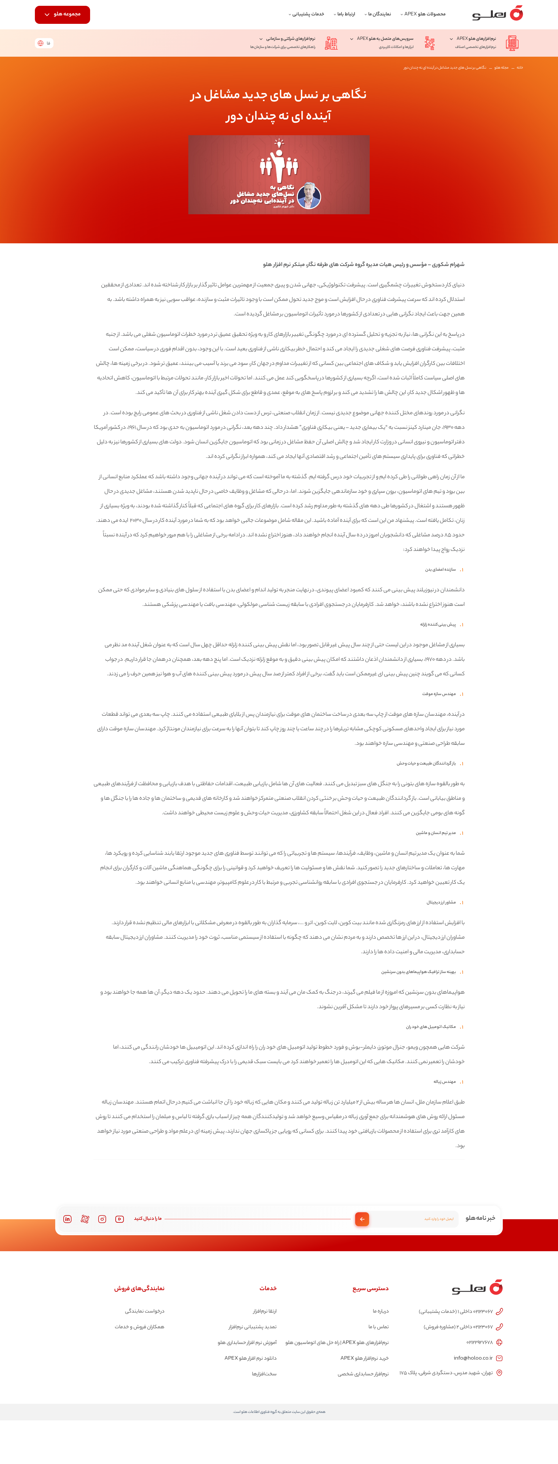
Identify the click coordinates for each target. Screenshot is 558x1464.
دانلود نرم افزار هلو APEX (250, 1359)
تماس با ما (379, 1327)
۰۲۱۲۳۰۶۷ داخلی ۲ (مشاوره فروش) (458, 1327)
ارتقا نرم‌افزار (265, 1312)
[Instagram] (102, 1219)
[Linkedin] (67, 1219)
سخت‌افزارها (264, 1374)
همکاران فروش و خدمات (139, 1327)
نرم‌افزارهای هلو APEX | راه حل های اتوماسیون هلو (337, 1343)
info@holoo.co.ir (473, 1358)
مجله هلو (501, 68)
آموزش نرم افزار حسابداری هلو (247, 1343)
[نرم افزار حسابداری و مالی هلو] (497, 14)
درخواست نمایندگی (144, 1312)
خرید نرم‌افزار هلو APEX (364, 1359)
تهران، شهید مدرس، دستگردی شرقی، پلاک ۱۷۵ (446, 1373)
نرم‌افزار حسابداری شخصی (363, 1374)
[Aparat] (85, 1219)
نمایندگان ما (379, 15)
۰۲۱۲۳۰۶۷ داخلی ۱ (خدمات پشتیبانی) (456, 1312)
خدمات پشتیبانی (308, 15)
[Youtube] (119, 1219)
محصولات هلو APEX (425, 15)
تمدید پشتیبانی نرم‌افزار (253, 1327)
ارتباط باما (346, 15)
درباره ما (381, 1312)
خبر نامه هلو (481, 1218)
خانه (520, 68)
